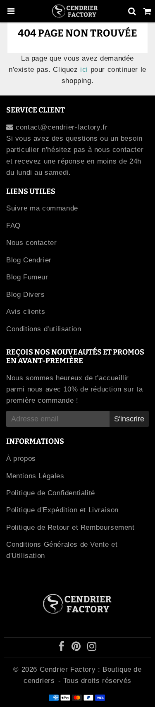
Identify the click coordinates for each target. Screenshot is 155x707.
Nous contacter (31, 243)
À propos (21, 458)
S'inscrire (129, 419)
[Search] (132, 11)
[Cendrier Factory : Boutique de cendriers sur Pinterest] (77, 648)
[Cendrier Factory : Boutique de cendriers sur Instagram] (92, 648)
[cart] (147, 11)
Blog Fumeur (27, 277)
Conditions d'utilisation (43, 329)
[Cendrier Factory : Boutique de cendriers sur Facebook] (62, 648)
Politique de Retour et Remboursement (70, 527)
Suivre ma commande (42, 208)
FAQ (13, 226)
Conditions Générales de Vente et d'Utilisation (61, 550)
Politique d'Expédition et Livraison (62, 510)
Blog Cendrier (29, 260)
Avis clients (25, 312)
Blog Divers (25, 294)
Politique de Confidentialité (50, 493)
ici (84, 69)
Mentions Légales (35, 476)
